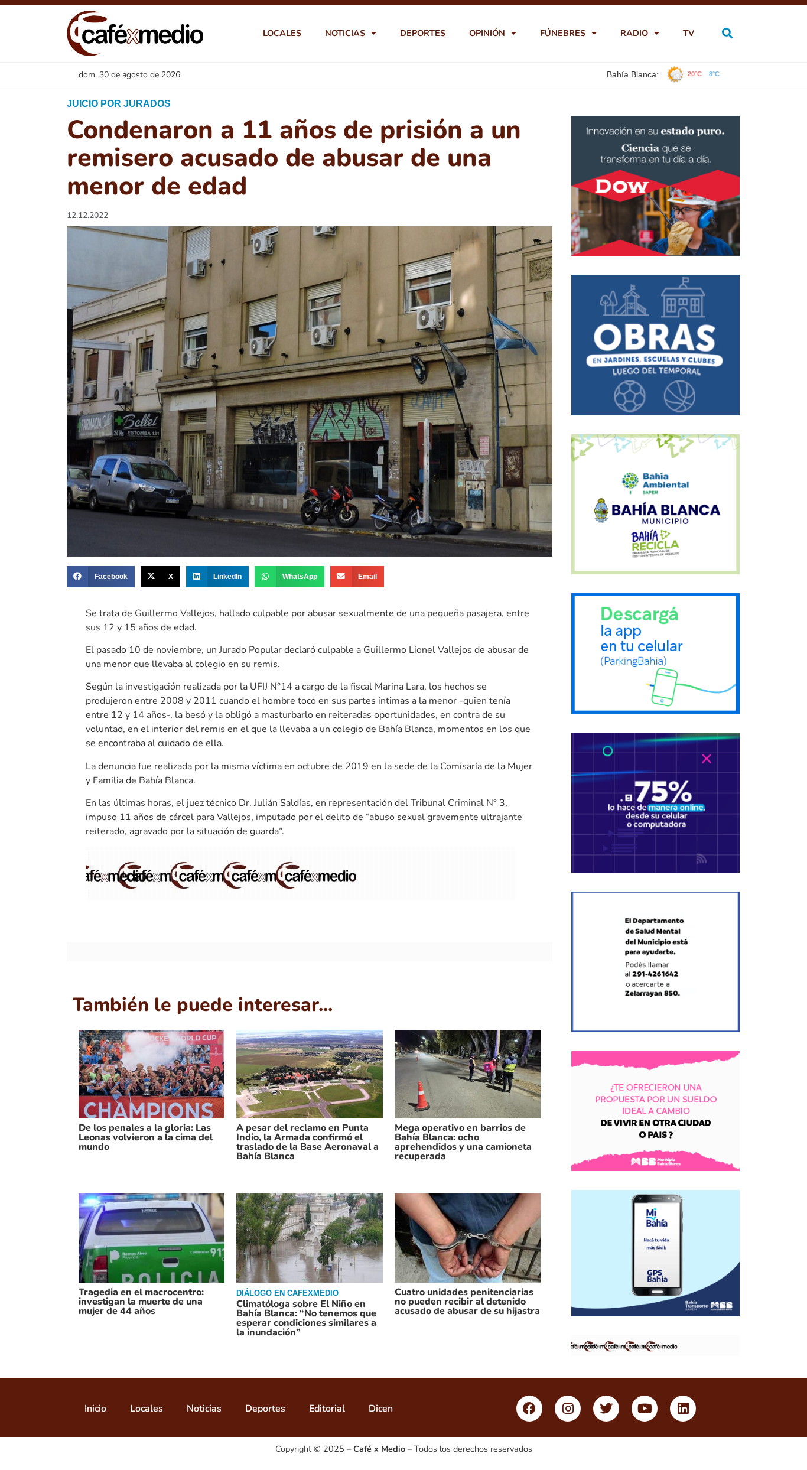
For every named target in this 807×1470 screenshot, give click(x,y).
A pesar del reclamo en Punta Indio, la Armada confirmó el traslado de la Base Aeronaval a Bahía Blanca (307, 1142)
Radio (634, 33)
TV (688, 33)
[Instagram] (568, 1409)
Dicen (381, 1408)
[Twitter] (606, 1409)
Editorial (327, 1408)
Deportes (422, 33)
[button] (727, 33)
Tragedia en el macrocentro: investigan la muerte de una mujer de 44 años (141, 1302)
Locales (282, 33)
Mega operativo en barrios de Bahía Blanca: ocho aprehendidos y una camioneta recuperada (463, 1142)
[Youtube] (645, 1409)
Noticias (345, 33)
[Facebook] (529, 1409)
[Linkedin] (683, 1409)
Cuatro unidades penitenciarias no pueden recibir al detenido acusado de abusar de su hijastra (467, 1302)
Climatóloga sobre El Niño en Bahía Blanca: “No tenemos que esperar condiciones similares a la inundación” (306, 1318)
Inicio (95, 1408)
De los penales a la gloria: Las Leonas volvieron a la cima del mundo (146, 1137)
